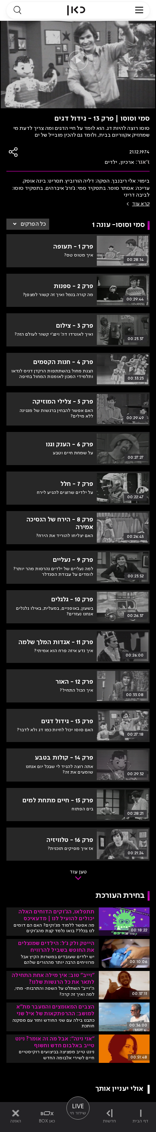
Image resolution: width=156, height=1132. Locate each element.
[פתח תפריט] (139, 10)
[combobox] (27, 224)
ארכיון (127, 162)
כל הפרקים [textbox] (33, 224)
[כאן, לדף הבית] (76, 10)
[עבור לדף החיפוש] (17, 10)
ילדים (111, 162)
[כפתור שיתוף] (13, 152)
